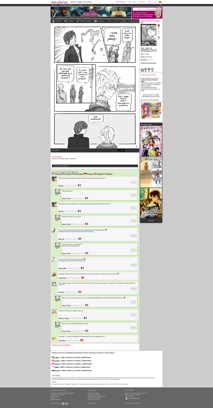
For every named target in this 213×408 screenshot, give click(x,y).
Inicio (53, 17)
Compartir (71, 21)
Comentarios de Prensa (58, 395)
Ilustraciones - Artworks (63, 384)
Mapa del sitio (92, 403)
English (68, 174)
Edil (92, 379)
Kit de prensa (55, 396)
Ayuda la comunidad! (94, 395)
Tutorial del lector (93, 393)
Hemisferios (61, 377)
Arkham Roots (114, 377)
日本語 (56, 367)
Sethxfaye (145, 377)
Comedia (83, 384)
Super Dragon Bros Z (84, 377)
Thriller (115, 384)
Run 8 (103, 379)
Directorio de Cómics (62, 17)
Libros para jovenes (92, 384)
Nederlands (79, 174)
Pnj (119, 379)
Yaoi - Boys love (123, 384)
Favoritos (58, 21)
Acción (54, 384)
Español (99, 174)
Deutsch (89, 174)
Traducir (133, 182)
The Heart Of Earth (124, 377)
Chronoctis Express (71, 377)
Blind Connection (136, 377)
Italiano (109, 174)
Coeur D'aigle (110, 379)
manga (72, 17)
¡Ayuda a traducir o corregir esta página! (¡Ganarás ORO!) (151, 95)
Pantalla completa (85, 21)
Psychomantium (96, 377)
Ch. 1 (94, 17)
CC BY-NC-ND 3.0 (133, 398)
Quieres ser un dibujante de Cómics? (136, 393)
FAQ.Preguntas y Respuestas (96, 396)
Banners (53, 398)
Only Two (74, 379)
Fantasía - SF (75, 384)
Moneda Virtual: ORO (94, 398)
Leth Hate (97, 379)
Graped (151, 377)
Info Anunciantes (56, 399)
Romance (78, 17)
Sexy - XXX (109, 384)
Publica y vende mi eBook (133, 395)
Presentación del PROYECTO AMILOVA (63, 393)
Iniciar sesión (132, 2)
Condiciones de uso (94, 399)
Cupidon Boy (87, 17)
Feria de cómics (129, 396)
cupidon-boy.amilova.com (148, 63)
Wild (116, 379)
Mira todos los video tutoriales (150, 100)
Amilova (54, 377)
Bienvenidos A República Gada (61, 379)
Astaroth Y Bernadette (84, 379)
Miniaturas (100, 21)
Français (58, 174)
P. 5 (100, 17)
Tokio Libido (105, 377)
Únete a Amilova (120, 2)
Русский (57, 370)
